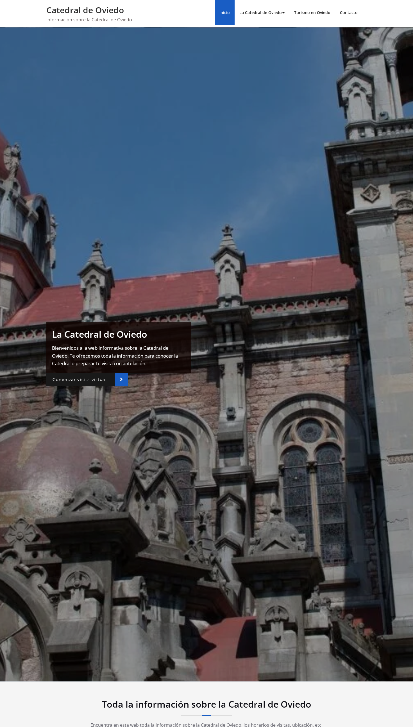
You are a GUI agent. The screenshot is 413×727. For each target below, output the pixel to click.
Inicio (224, 12)
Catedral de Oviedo (85, 10)
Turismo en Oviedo (312, 12)
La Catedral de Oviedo (260, 12)
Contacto (349, 12)
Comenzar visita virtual (80, 379)
